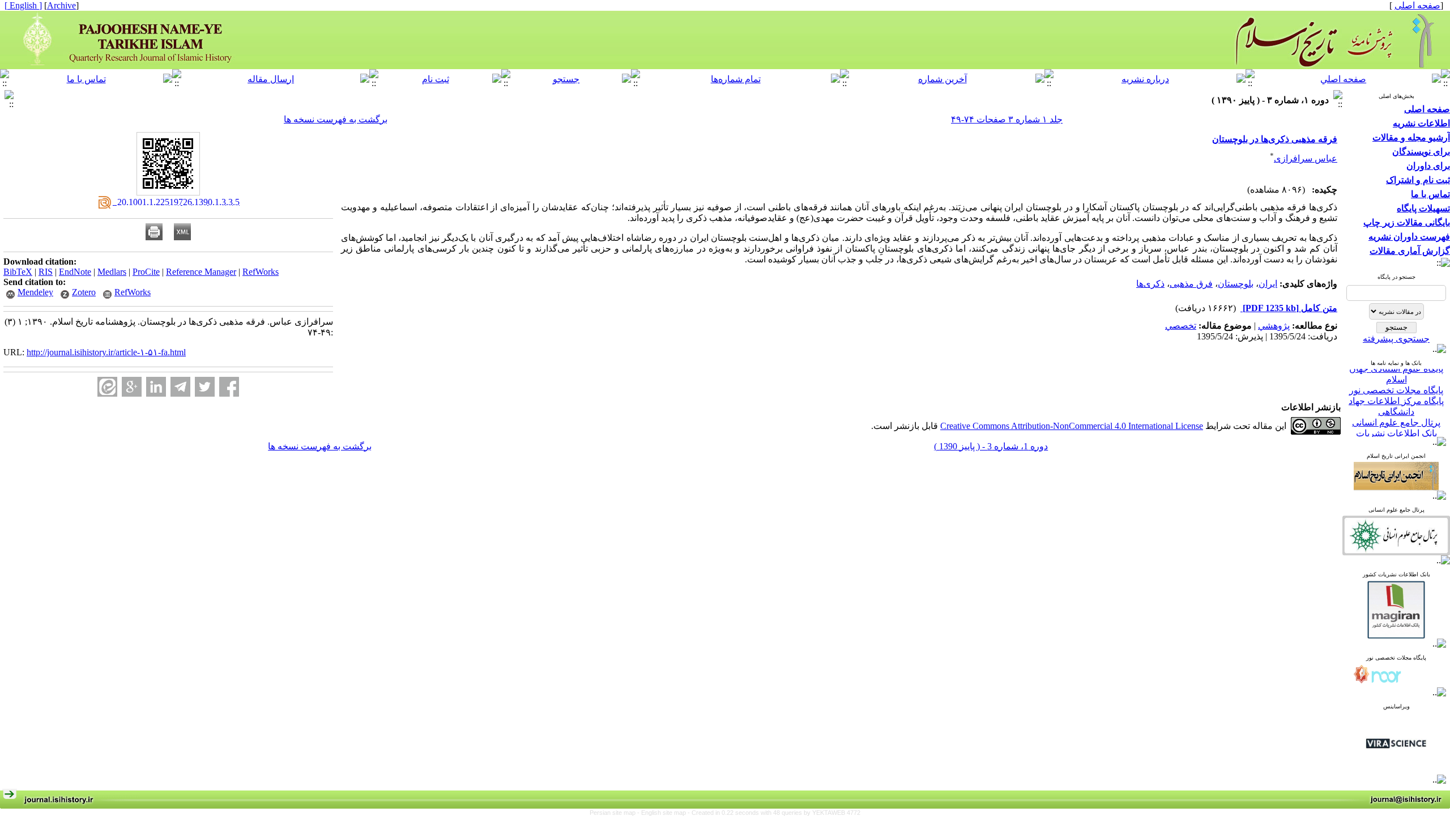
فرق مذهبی (1191, 283)
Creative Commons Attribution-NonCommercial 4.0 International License (1071, 426)
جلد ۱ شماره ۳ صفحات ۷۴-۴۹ (1007, 119)
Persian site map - (615, 812)
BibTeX (17, 272)
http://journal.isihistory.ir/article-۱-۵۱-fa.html (106, 352)
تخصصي (1180, 325)
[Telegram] (180, 387)
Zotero (84, 292)
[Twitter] (205, 387)
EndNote (75, 272)
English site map (664, 812)
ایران (1268, 283)
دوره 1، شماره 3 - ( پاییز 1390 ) (991, 446)
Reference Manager (201, 272)
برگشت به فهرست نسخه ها (335, 119)
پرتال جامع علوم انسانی (1396, 413)
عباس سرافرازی (1305, 158)
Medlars (111, 272)
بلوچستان (1235, 283)
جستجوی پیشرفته (1396, 338)
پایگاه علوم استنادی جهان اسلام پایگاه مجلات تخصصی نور (1396, 370)
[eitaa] (107, 387)
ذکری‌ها (1150, 283)
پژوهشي (1274, 325)
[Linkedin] (156, 387)
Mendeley (35, 292)
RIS (46, 272)
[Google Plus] (132, 387)
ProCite (146, 272)
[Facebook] (229, 387)
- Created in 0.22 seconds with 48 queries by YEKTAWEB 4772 (774, 812)
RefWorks (260, 272)
